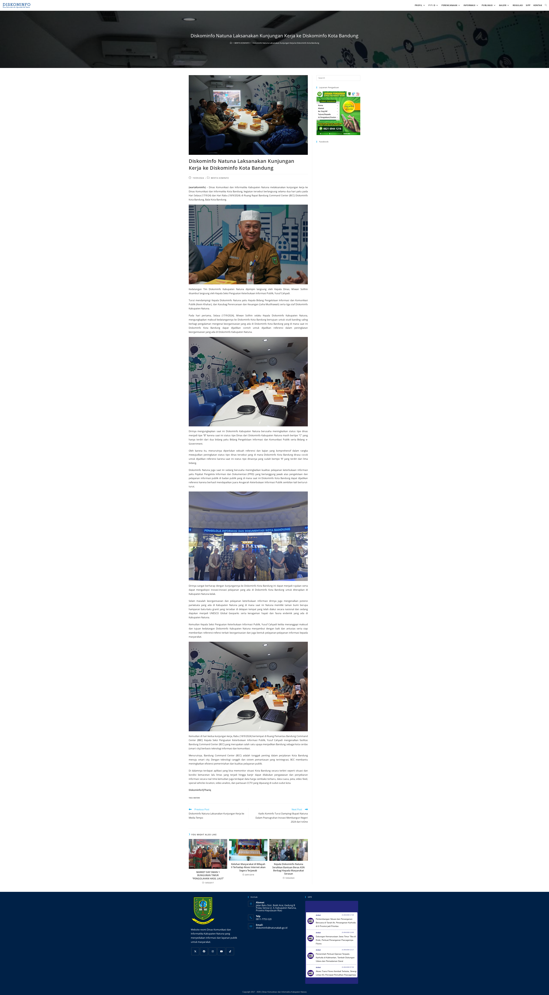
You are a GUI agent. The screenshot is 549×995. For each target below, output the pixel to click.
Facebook (324, 141)
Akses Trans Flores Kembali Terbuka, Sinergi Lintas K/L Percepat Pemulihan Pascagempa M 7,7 (336, 975)
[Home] (231, 43)
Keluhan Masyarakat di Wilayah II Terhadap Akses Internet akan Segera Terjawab (248, 867)
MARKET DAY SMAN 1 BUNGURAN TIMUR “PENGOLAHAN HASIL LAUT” (208, 875)
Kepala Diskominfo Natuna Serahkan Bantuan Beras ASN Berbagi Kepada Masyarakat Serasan (288, 869)
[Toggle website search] (545, 5)
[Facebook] (204, 951)
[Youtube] (221, 951)
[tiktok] (230, 951)
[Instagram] (213, 951)
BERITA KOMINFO (220, 178)
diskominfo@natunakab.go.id (271, 927)
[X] (195, 951)
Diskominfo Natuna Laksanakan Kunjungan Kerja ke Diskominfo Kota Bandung (285, 43)
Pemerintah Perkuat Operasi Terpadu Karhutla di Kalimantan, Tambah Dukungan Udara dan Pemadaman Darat (335, 957)
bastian (196, 798)
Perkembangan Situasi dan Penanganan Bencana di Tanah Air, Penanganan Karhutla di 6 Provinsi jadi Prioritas (336, 922)
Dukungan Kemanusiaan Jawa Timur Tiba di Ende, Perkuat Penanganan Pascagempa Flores (336, 940)
